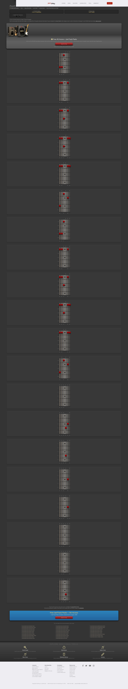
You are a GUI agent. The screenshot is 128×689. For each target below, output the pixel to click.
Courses (63, 3)
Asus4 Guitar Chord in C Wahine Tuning (96, 636)
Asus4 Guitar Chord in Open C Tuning (62, 634)
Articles (71, 675)
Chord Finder (72, 669)
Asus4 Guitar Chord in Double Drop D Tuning (97, 634)
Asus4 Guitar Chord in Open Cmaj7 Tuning (63, 630)
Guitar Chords (72, 668)
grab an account (98, 21)
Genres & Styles (35, 672)
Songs (69, 3)
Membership (96, 3)
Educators (75, 3)
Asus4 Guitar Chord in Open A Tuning (62, 636)
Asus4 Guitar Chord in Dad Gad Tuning (96, 635)
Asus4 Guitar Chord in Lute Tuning (61, 638)
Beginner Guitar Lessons (37, 669)
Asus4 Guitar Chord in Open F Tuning (28, 632)
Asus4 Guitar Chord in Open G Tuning (28, 631)
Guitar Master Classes (36, 676)
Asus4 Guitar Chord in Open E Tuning (28, 636)
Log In (46, 666)
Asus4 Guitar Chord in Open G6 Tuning (28, 630)
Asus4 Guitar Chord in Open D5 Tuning (62, 627)
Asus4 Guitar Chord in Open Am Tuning (62, 635)
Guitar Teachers (60, 669)
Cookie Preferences (61, 672)
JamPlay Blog (72, 676)
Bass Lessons (35, 668)
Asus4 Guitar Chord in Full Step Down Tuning (97, 627)
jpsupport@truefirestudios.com (81, 683)
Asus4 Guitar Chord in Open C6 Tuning (62, 632)
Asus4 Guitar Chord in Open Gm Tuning (28, 628)
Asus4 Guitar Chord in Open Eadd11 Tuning (29, 635)
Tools (90, 3)
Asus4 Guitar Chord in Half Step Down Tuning (97, 626)
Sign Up (109, 3)
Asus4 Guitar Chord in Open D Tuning (62, 628)
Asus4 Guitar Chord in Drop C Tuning (96, 632)
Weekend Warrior (73, 666)
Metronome (72, 672)
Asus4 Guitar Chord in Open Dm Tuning (28, 638)
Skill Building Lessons (36, 673)
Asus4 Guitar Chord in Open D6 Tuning (62, 626)
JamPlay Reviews (60, 666)
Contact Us (59, 668)
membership (81, 608)
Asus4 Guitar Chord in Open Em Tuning (28, 634)
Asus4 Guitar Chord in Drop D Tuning (96, 631)
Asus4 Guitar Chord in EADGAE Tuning (96, 628)
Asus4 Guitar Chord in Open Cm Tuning (62, 631)
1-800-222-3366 (70, 683)
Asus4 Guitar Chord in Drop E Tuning (96, 630)
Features (46, 669)
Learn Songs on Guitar (37, 675)
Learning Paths (83, 3)
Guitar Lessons (35, 666)
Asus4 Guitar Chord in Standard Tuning (28, 626)
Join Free (46, 668)
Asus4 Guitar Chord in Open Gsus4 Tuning (29, 627)
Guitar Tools (72, 673)
